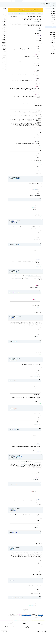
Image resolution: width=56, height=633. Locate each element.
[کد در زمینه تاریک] (41, 176)
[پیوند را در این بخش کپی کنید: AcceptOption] (35, 40)
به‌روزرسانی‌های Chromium (25, 623)
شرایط (42, 631)
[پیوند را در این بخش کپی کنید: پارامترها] (39, 186)
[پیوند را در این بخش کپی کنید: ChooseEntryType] (33, 105)
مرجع (50, 5)
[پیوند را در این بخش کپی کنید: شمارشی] (39, 108)
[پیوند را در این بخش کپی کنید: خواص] (39, 43)
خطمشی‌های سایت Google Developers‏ (26, 615)
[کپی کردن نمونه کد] (42, 176)
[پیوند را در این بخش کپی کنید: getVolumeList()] (34, 264)
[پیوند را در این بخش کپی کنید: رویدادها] (37, 571)
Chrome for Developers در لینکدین (9, 626)
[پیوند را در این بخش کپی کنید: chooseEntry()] (35, 173)
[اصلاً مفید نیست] (10, 16)
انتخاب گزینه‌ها (36, 189)
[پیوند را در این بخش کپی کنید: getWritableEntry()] (33, 312)
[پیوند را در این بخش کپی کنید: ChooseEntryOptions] (32, 65)
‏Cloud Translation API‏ (28, 13)
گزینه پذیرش (36, 71)
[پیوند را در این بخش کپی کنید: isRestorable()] (35, 352)
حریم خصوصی (39, 631)
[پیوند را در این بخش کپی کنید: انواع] (38, 38)
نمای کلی (54, 5)
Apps (50, 3)
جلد (36, 305)
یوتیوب (13, 624)
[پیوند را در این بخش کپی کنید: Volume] (37, 145)
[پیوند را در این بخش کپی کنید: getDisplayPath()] (34, 215)
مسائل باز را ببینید (41, 624)
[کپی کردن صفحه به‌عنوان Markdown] (20, 19)
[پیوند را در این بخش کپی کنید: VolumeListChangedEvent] (30, 160)
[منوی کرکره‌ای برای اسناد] (40, 1)
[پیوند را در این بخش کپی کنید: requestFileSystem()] (32, 450)
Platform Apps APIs (44, 3)
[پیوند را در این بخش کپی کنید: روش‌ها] (38, 171)
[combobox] (19, 1)
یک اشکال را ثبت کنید (40, 623)
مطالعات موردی (27, 624)
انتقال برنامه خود (27, 10)
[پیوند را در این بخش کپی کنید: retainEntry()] (35, 543)
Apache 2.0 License (40, 615)
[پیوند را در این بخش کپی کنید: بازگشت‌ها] (38, 255)
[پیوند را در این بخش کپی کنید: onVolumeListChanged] (31, 574)
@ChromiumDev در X (11, 623)
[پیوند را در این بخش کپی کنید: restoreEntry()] (35, 504)
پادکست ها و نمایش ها (26, 627)
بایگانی (28, 626)
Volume (14, 272)
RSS (13, 627)
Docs (54, 3)
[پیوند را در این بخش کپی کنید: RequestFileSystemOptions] (29, 128)
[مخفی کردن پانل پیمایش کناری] (45, 631)
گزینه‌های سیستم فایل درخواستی (35, 473)
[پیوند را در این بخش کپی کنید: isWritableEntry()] (34, 401)
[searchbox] (50, 8)
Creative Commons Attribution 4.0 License (22, 614)
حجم (35, 299)
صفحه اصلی (40, 16)
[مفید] (11, 16)
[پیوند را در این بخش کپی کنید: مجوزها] (37, 28)
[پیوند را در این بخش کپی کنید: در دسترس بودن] (34, 33)
